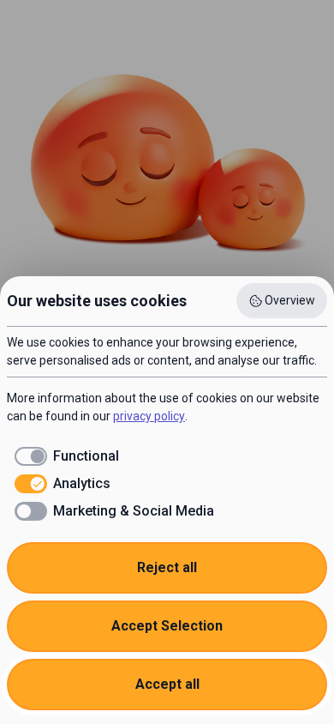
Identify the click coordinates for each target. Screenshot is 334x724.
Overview (290, 300)
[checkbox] (63, 456)
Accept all (167, 684)
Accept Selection (167, 626)
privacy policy (149, 416)
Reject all (167, 567)
